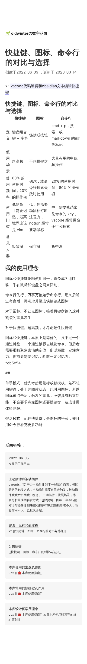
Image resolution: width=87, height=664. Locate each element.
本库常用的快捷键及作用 (27, 588)
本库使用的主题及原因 (25, 567)
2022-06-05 (19, 458)
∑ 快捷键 (15, 546)
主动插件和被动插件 (23, 479)
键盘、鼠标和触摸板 (23, 525)
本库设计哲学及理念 (23, 609)
